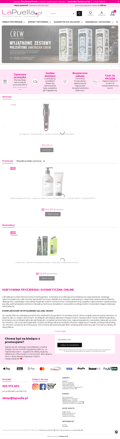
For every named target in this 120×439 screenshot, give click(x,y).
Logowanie (66, 412)
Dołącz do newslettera (69, 345)
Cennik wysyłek (68, 383)
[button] (79, 13)
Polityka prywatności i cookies (73, 402)
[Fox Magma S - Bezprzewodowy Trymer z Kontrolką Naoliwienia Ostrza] (46, 142)
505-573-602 (43, 5)
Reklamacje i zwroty (69, 400)
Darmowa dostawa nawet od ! (90, 5)
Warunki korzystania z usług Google (68, 430)
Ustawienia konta (68, 416)
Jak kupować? (67, 397)
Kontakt (65, 426)
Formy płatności (68, 384)
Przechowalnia (67, 415)
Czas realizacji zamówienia (72, 387)
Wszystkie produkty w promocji (29, 161)
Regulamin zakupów (70, 399)
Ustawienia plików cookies (72, 403)
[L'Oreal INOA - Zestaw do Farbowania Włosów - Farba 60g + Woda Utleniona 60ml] (47, 270)
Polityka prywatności (46, 430)
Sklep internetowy (56, 436)
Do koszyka (47, 150)
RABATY (65, 381)
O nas (64, 425)
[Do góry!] (116, 432)
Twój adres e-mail (64, 339)
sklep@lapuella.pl (15, 398)
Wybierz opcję (53, 214)
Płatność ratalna (68, 386)
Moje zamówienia (69, 413)
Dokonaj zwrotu (68, 389)
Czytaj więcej (60, 331)
